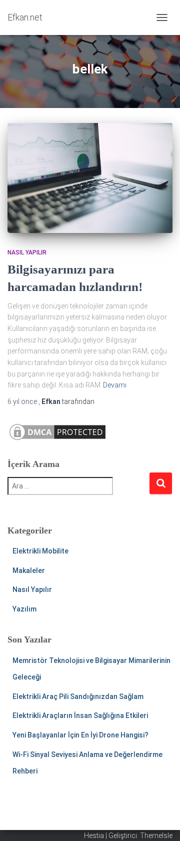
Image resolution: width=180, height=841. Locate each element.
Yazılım (24, 609)
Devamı (114, 385)
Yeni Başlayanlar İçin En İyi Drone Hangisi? (80, 735)
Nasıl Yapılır (27, 252)
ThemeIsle (156, 836)
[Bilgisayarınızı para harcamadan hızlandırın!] (90, 178)
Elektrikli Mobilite (40, 551)
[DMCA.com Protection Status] (58, 432)
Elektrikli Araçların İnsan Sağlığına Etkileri (80, 716)
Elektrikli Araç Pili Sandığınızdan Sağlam (78, 696)
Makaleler (28, 570)
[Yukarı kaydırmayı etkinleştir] (160, 821)
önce (23, 402)
